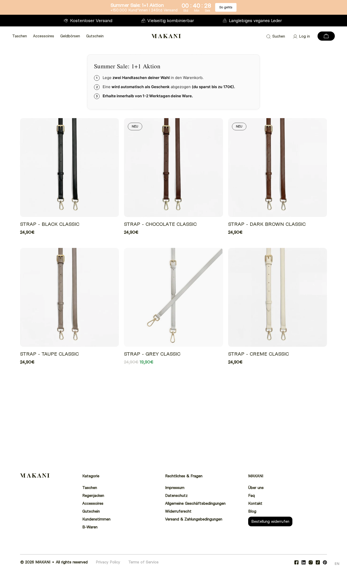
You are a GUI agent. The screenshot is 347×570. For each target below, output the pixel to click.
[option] (337, 564)
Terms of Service (143, 562)
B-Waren (90, 527)
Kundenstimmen (96, 519)
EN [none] (337, 563)
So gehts (225, 7)
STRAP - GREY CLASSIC (152, 354)
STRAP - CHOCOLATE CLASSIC (160, 224)
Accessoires (43, 36)
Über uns (256, 487)
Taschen (19, 36)
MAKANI (42, 562)
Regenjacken (93, 495)
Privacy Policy (108, 562)
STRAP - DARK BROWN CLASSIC (267, 224)
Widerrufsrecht (178, 511)
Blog (252, 511)
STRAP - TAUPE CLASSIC (49, 354)
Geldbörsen (70, 36)
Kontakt (255, 503)
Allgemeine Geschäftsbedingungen (195, 503)
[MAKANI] (166, 36)
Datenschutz (176, 495)
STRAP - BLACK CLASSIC (49, 224)
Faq (251, 495)
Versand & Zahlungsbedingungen (193, 519)
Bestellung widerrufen (270, 521)
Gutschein (95, 36)
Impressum (174, 487)
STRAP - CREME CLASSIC (258, 354)
